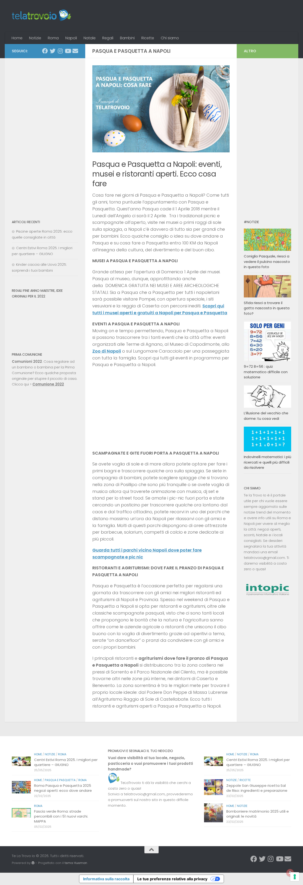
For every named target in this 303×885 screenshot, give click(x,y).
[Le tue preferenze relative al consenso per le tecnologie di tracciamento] (294, 876)
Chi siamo (170, 38)
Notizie (35, 38)
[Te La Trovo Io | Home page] (41, 16)
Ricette (147, 38)
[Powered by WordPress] (33, 862)
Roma (53, 38)
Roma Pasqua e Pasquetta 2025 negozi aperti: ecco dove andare (63, 788)
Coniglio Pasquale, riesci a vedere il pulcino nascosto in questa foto (267, 261)
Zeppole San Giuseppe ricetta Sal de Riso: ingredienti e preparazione (256, 788)
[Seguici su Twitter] (52, 51)
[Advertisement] (45, 136)
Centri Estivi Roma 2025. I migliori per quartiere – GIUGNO (66, 762)
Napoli (71, 38)
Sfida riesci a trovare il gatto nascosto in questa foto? (267, 308)
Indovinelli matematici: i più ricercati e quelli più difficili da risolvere (267, 462)
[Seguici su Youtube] (68, 51)
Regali (107, 38)
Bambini (127, 38)
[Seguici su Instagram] (60, 51)
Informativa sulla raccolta (106, 878)
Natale (90, 38)
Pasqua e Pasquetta (60, 780)
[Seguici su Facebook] (45, 51)
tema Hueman (76, 863)
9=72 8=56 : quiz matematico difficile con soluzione (266, 372)
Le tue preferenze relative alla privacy (172, 878)
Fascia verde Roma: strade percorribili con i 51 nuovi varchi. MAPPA (61, 816)
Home (17, 38)
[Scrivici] (75, 51)
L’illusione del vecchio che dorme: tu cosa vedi (266, 416)
